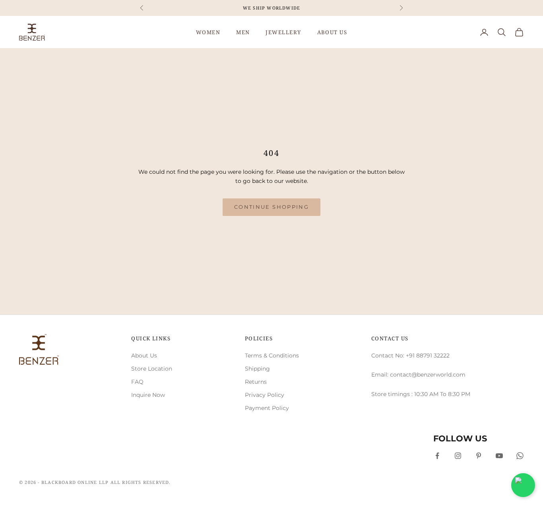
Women (208, 32)
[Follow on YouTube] (499, 456)
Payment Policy (267, 408)
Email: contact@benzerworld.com (418, 374)
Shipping (257, 368)
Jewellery (283, 32)
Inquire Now (148, 394)
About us (332, 32)
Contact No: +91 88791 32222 (410, 355)
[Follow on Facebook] (437, 456)
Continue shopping (271, 207)
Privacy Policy (264, 394)
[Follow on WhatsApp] (520, 456)
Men (243, 32)
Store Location (151, 368)
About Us (144, 355)
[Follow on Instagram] (458, 456)
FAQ (137, 381)
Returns (256, 381)
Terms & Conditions (272, 355)
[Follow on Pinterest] (479, 456)
